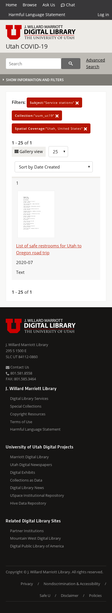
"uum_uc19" (35, 115)
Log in (103, 14)
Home (11, 4)
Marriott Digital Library (29, 456)
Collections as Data (26, 480)
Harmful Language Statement (37, 14)
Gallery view (30, 151)
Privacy (27, 583)
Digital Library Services (29, 398)
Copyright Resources (27, 414)
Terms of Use (21, 421)
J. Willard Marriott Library (27, 344)
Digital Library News (27, 487)
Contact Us (19, 367)
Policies (95, 595)
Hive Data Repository (28, 503)
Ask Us (49, 4)
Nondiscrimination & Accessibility (72, 583)
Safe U (45, 595)
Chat (70, 4)
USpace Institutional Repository (37, 495)
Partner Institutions (27, 530)
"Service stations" (53, 102)
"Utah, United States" (49, 128)
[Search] (70, 63)
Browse (30, 4)
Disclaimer (69, 595)
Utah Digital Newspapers (31, 464)
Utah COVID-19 (27, 46)
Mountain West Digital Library (35, 538)
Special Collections (25, 406)
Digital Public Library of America (37, 546)
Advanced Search (95, 63)
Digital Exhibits (22, 472)
